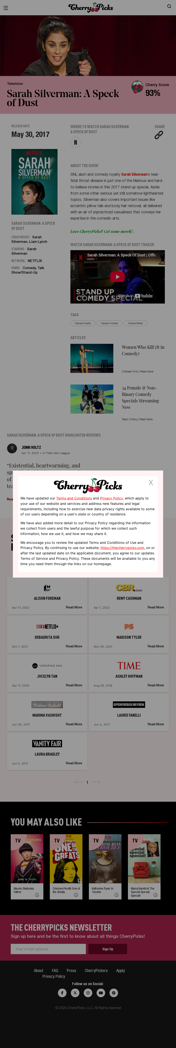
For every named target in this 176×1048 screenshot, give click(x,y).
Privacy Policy (111, 498)
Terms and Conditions (74, 498)
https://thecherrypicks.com (122, 548)
